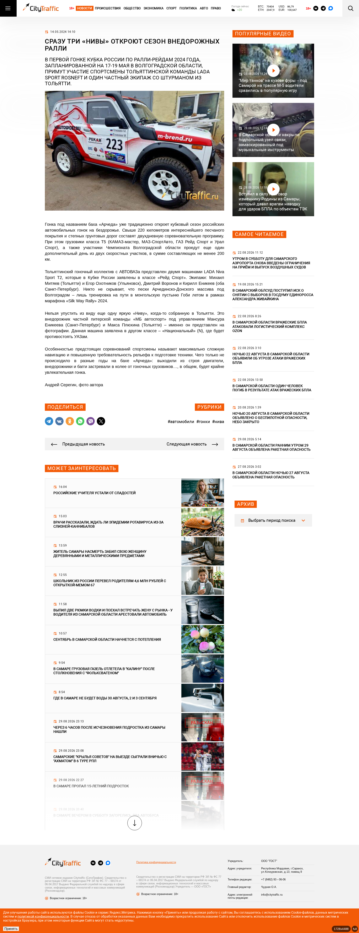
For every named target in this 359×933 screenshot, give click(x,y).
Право (216, 8)
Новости (84, 8)
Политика (188, 8)
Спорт (171, 8)
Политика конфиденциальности (156, 862)
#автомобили (181, 421)
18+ (71, 8)
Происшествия (108, 8)
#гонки (203, 421)
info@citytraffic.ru (272, 894)
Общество (132, 8)
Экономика (154, 8)
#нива (218, 421)
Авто (204, 8)
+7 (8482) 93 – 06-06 (273, 879)
